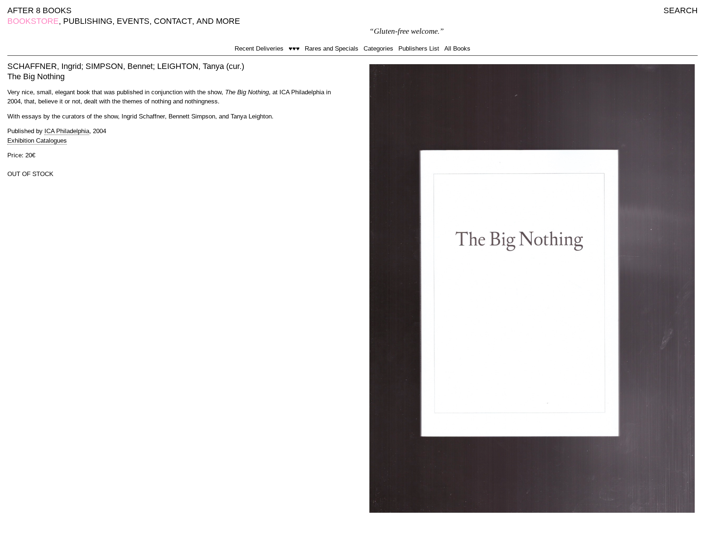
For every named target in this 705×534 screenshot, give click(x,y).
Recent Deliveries (259, 48)
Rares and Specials (331, 48)
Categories (378, 48)
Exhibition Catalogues (37, 140)
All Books (457, 48)
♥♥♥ (294, 48)
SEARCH (681, 10)
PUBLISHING (87, 21)
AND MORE (218, 21)
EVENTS (133, 21)
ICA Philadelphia (66, 131)
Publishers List (418, 48)
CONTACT (173, 21)
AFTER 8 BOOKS (39, 10)
